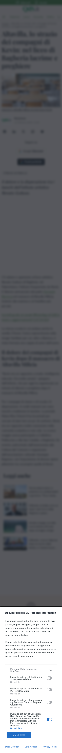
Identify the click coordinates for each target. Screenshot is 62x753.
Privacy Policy (49, 746)
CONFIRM (19, 735)
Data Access (30, 746)
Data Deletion (12, 746)
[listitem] (31, 670)
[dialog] (31, 680)
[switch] (49, 678)
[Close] (55, 613)
